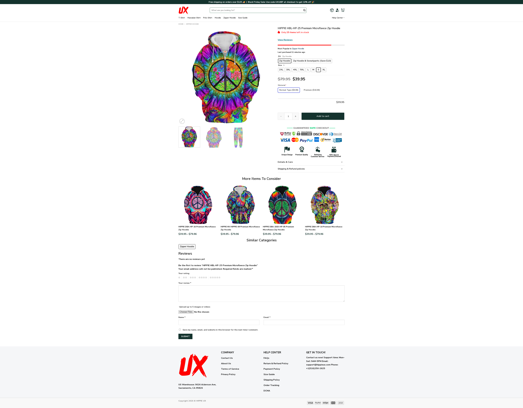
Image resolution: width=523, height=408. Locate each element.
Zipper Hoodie (229, 17)
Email (267, 317)
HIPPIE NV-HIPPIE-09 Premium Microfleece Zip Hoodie (240, 228)
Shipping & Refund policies (291, 168)
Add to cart (323, 116)
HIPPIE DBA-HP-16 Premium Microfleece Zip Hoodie (197, 228)
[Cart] (343, 10)
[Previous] (183, 77)
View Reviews (285, 39)
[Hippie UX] (192, 10)
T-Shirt (181, 17)
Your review (184, 283)
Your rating (183, 273)
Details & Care (285, 162)
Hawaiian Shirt (194, 17)
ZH (279, 57)
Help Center (337, 17)
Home (180, 24)
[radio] (284, 61)
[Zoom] (182, 121)
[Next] (268, 77)
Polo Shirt (207, 17)
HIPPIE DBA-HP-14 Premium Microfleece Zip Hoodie (323, 228)
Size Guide (242, 17)
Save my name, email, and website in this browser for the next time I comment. (220, 329)
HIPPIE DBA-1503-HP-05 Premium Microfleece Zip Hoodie (278, 228)
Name (182, 317)
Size (280, 65)
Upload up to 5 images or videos (194, 306)
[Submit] (304, 10)
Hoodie (218, 17)
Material (282, 85)
